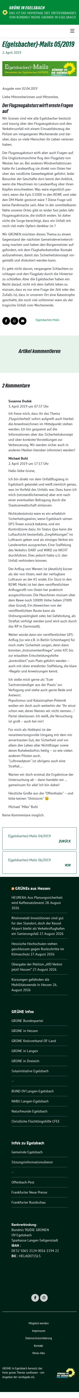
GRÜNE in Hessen (25, 1031)
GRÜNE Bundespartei (27, 1020)
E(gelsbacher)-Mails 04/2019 (39, 838)
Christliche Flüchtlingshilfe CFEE (36, 1121)
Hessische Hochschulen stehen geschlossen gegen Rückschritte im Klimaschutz (38, 948)
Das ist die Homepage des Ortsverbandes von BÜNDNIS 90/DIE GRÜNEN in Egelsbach (42, 15)
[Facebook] (35, 1298)
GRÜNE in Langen (25, 1051)
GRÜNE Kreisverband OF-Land (34, 1041)
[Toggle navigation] (72, 31)
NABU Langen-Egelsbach (30, 1101)
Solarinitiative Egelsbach (30, 1071)
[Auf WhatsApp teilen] (14, 321)
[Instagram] (44, 1298)
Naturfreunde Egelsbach (29, 1111)
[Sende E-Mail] (22, 321)
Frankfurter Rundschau (29, 1202)
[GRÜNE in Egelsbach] (5, 12)
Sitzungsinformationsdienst (32, 1162)
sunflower (32, 1372)
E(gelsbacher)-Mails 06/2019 (39, 862)
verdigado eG (26, 1377)
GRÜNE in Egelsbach (27, 7)
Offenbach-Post (23, 1182)
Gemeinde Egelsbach (27, 1152)
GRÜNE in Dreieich (25, 1061)
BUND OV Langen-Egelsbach (33, 1091)
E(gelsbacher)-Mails (47, 320)
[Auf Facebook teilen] (6, 321)
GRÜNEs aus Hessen (32, 888)
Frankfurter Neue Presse (29, 1192)
